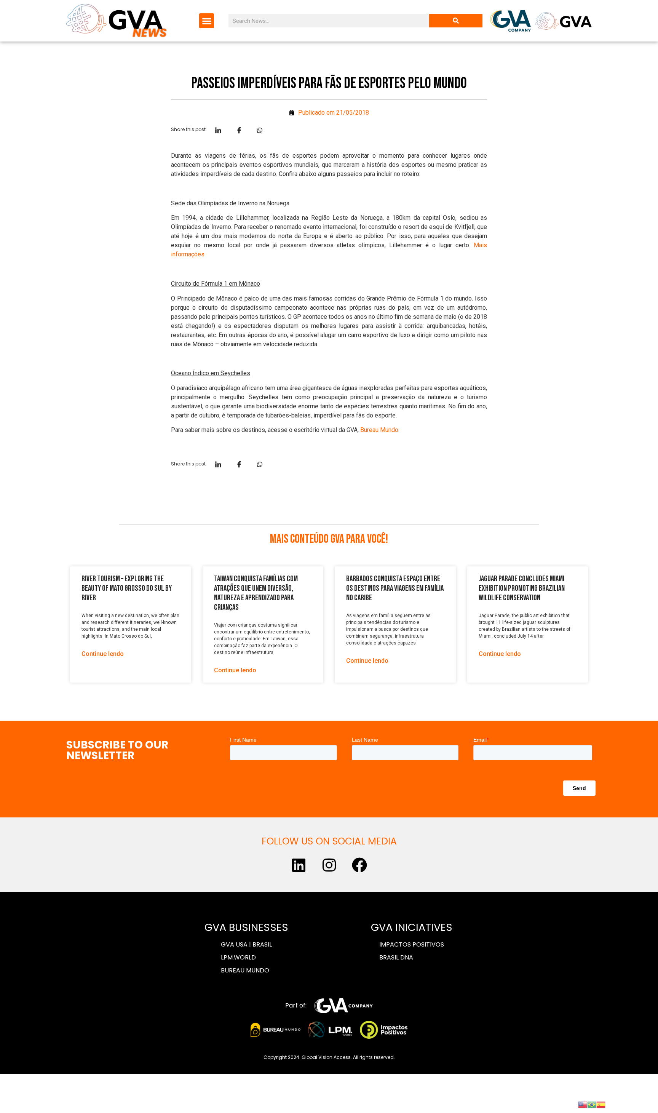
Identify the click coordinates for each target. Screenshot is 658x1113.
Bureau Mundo (379, 429)
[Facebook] (359, 865)
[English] (582, 1104)
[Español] (600, 1104)
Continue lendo (102, 653)
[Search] (455, 20)
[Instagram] (329, 865)
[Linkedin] (298, 865)
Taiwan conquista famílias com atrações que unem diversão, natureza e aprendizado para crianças (256, 593)
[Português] (591, 1104)
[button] (206, 20)
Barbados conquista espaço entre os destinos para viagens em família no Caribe (395, 588)
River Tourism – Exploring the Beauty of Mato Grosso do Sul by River (126, 588)
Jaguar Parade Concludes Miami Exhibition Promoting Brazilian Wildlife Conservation (522, 588)
